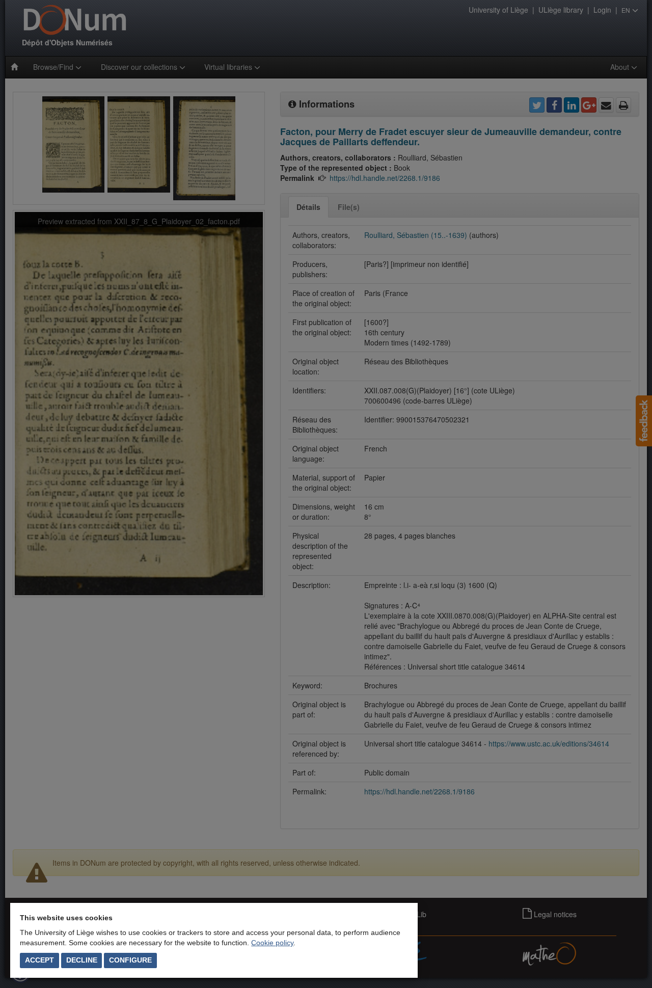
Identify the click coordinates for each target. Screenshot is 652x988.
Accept (39, 960)
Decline (81, 960)
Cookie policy (272, 943)
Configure (130, 960)
